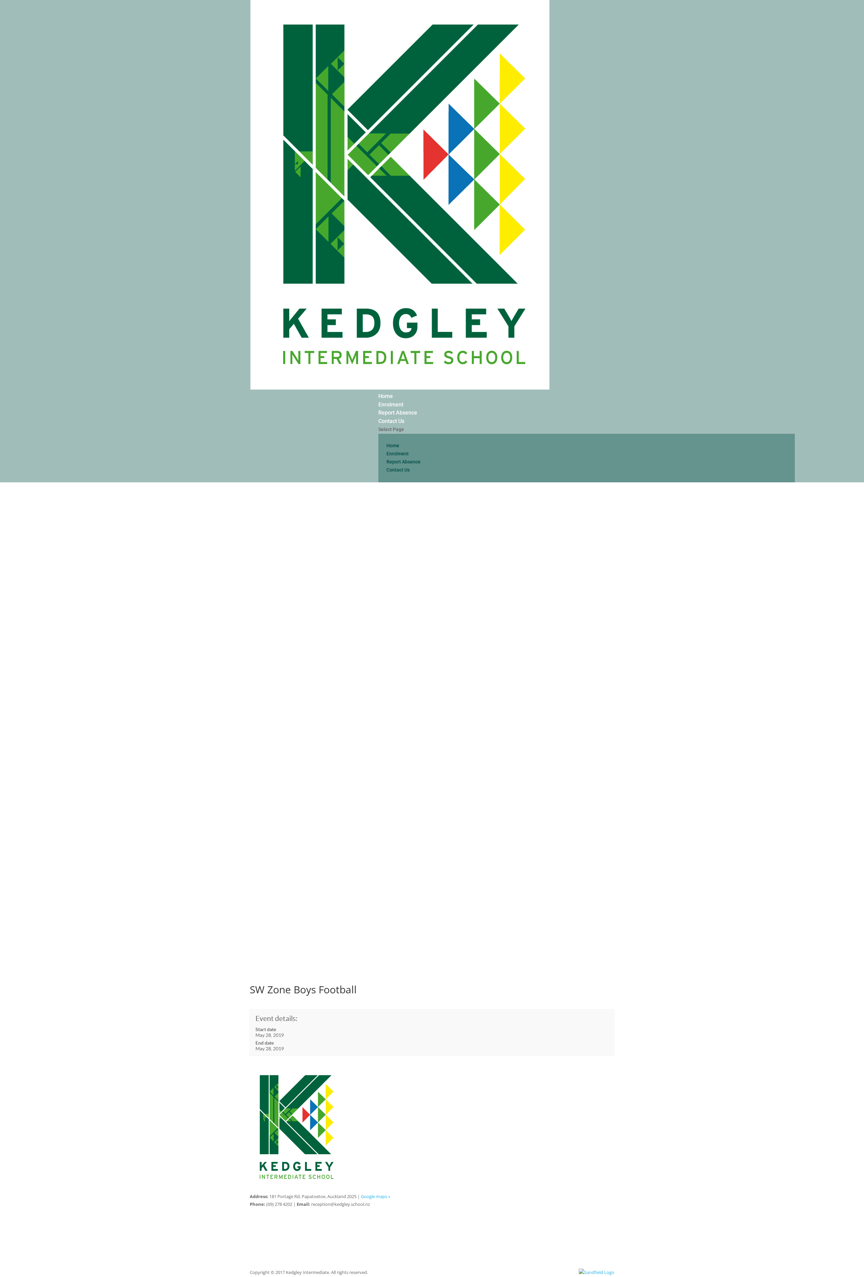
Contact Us (391, 421)
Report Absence (397, 412)
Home (385, 396)
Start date (265, 1029)
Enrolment (390, 404)
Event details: (276, 1018)
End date (264, 1043)
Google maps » (375, 1196)
